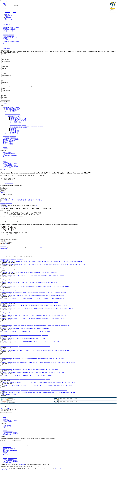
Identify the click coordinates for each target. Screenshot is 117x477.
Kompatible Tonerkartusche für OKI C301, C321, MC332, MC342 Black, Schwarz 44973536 (56, 392)
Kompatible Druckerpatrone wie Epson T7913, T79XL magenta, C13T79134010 (48, 318)
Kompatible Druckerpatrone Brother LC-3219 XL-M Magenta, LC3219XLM (47, 278)
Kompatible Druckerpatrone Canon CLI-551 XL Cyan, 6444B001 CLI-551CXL (48, 358)
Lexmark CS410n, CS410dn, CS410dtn (18, 119)
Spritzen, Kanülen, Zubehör (8, 144)
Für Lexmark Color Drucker (13, 116)
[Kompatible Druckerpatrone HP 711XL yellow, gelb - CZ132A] (13, 331)
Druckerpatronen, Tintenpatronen (9, 136)
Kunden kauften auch (4, 259)
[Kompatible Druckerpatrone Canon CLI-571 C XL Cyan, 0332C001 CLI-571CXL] (17, 292)
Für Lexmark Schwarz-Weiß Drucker (15, 115)
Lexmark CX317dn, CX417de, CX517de (18, 123)
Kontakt (4, 158)
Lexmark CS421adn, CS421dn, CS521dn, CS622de (20, 120)
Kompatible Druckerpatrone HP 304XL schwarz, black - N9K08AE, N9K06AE (48, 298)
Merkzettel (7, 20)
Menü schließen (6, 9)
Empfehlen (2, 192)
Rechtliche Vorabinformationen (9, 153)
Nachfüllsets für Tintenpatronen (9, 140)
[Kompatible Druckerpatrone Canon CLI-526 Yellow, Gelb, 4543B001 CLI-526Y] (16, 372)
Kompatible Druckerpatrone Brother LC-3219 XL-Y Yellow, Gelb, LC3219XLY (48, 275)
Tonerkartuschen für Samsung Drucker (12, 133)
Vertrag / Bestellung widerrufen (6, 412)
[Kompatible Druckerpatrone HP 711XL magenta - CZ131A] (12, 335)
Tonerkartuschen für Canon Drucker (12, 109)
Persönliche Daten (8, 15)
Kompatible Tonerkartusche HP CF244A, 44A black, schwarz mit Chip (43, 272)
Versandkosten (22, 445)
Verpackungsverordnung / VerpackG (10, 165)
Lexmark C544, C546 (14, 129)
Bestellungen (7, 18)
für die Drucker (9, 203)
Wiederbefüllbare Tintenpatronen (9, 137)
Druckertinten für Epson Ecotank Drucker (11, 139)
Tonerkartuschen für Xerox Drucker (12, 134)
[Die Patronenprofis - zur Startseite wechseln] (9, 1)
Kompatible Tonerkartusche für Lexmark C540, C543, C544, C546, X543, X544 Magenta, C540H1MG (62, 261)
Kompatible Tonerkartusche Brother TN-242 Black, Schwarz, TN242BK (44, 302)
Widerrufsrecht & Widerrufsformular (10, 155)
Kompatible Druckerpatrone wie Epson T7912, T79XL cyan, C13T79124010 (47, 321)
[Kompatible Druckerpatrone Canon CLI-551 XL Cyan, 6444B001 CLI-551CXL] (16, 358)
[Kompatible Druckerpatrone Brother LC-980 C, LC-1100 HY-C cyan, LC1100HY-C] (17, 305)
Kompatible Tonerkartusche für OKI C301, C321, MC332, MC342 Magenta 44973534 (52, 387)
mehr (36, 205)
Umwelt (4, 161)
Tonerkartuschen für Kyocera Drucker (12, 112)
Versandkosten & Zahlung (8, 160)
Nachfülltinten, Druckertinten (8, 141)
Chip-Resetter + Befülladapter (8, 143)
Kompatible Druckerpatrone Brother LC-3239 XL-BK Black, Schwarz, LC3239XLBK (52, 286)
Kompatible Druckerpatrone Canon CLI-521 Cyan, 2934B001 (38, 379)
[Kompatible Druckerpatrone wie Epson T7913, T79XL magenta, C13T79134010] (16, 318)
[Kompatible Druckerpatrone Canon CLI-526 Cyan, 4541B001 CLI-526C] (15, 369)
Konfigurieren (7, 469)
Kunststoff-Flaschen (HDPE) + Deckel (10, 145)
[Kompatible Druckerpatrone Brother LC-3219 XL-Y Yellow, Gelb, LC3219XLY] (16, 275)
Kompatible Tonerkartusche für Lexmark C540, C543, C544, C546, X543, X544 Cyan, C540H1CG (60, 267)
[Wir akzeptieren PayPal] (3, 169)
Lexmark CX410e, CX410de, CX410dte (18, 125)
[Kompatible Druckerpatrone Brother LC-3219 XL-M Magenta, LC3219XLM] (16, 278)
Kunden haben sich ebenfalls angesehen (16, 259)
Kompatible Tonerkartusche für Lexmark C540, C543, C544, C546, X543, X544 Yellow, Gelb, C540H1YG (64, 264)
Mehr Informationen (58, 468)
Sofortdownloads (8, 19)
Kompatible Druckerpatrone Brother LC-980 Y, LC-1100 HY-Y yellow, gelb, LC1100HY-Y (55, 308)
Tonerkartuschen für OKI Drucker (12, 132)
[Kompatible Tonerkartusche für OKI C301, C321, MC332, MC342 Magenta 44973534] (17, 387)
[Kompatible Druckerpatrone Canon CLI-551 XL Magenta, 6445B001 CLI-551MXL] (17, 354)
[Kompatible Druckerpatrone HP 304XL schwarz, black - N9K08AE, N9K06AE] (16, 298)
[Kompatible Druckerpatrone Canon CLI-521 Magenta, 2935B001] (13, 375)
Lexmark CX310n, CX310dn (16, 122)
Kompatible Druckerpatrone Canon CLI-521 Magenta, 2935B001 (39, 375)
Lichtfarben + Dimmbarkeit (8, 164)
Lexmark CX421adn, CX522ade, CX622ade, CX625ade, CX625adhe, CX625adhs (26, 126)
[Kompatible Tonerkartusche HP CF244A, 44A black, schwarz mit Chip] (14, 272)
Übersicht (7, 14)
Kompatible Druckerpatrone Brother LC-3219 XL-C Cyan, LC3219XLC (44, 282)
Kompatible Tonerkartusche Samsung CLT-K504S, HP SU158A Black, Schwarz (48, 289)
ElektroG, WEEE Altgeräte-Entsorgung (10, 166)
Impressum (5, 157)
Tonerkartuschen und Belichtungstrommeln (11, 107)
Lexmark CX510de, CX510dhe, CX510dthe (18, 127)
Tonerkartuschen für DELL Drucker (12, 110)
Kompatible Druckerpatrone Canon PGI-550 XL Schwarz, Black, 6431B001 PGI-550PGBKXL (57, 362)
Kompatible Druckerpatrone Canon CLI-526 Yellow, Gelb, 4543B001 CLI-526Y (48, 372)
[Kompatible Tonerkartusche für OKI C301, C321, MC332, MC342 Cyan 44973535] (17, 390)
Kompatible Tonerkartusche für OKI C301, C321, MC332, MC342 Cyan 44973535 (50, 390)
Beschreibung (3, 203)
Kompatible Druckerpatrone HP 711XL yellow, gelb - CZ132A (38, 331)
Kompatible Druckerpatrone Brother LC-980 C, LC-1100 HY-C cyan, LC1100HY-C (50, 305)
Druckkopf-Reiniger (7, 142)
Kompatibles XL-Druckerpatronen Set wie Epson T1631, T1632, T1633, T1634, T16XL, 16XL (57, 382)
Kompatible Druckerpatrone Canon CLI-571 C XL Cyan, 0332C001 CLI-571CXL (50, 292)
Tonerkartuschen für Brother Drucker (12, 108)
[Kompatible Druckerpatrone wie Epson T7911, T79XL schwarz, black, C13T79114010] (17, 325)
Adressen (7, 16)
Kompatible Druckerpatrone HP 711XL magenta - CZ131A (36, 335)
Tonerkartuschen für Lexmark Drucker (12, 114)
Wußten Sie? (5, 162)
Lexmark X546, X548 (14, 131)
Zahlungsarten (8, 17)
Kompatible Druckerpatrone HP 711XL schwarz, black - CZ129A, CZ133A (45, 341)
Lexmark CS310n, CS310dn (15, 117)
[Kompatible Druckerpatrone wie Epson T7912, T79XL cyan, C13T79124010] (16, 321)
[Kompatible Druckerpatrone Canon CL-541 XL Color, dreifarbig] (13, 365)
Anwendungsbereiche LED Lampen (10, 163)
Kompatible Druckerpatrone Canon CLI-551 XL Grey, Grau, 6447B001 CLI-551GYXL (53, 350)
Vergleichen (3, 189)
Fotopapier (5, 147)
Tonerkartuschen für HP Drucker (11, 111)
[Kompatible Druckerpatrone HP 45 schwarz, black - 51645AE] (13, 346)
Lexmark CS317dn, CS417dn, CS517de (18, 118)
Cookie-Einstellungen (7, 152)
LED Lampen (5, 148)
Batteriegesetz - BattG (7, 167)
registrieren (14, 12)
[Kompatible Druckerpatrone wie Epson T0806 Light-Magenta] (13, 328)
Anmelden (7, 12)
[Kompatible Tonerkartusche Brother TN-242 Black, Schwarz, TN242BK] (15, 302)
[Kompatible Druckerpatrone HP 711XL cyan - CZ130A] (11, 338)
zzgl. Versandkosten (9, 183)
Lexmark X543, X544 (14, 130)
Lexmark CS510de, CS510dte (16, 121)
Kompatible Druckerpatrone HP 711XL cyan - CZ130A (34, 338)
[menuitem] (60, 3)
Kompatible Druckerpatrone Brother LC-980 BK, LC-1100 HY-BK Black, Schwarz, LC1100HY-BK (60, 311)
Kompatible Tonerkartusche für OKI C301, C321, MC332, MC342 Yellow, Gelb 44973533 (54, 385)
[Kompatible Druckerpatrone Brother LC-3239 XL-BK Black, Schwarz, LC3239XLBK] (18, 286)
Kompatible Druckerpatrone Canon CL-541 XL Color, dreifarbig (39, 365)
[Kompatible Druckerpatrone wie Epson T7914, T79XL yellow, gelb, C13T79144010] (17, 315)
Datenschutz (5, 156)
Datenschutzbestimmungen (10, 442)
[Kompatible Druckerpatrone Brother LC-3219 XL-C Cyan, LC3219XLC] (15, 282)
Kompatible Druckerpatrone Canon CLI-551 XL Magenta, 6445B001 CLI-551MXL (50, 354)
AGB (4, 154)
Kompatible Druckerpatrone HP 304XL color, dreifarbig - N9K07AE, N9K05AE (48, 295)
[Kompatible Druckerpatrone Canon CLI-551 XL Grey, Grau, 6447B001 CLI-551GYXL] (18, 350)
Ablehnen (2, 469)
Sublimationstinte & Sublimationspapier (10, 138)
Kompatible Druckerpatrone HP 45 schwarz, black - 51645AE (38, 346)
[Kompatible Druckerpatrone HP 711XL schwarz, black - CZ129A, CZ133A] (15, 341)
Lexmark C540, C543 (14, 128)
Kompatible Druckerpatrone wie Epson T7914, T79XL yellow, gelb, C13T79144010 (51, 315)
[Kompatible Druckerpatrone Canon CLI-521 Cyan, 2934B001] (13, 379)
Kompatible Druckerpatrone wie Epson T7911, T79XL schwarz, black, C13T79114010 (52, 325)
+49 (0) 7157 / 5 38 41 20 (5, 408)
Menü (4, 3)
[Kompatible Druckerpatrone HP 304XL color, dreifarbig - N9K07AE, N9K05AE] (16, 295)
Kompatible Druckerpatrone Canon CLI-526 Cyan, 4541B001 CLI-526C (44, 369)
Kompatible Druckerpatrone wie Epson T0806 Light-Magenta (37, 328)
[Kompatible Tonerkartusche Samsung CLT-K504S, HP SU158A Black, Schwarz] (16, 289)
